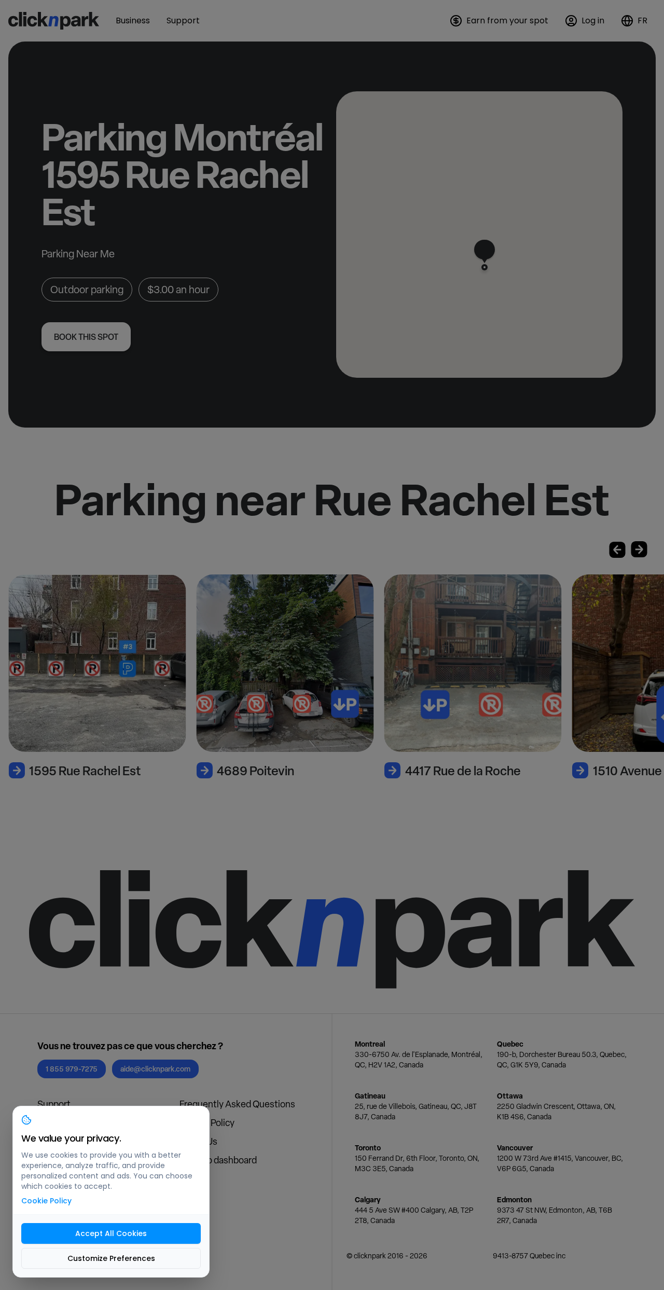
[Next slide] (639, 549)
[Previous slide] (617, 549)
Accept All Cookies (111, 1233)
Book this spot (86, 336)
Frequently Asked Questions (237, 1104)
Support (54, 1104)
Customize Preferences (111, 1258)
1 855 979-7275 (72, 1069)
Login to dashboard (218, 1160)
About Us (198, 1141)
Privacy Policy (206, 1123)
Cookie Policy (46, 1201)
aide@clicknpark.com (155, 1069)
